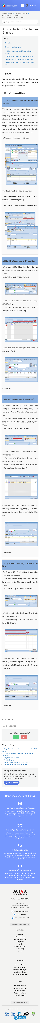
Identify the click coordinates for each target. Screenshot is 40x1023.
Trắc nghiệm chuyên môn (20, 974)
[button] (16, 737)
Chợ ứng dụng (20, 937)
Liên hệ (20, 951)
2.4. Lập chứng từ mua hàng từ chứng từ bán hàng (19, 63)
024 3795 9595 (22, 915)
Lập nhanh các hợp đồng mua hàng (15, 764)
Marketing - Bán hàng (20, 988)
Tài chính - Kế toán (20, 986)
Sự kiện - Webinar (20, 967)
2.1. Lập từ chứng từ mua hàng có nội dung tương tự (18, 52)
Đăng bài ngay (13, 783)
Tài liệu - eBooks (20, 965)
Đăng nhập (20, 942)
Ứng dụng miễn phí (20, 972)
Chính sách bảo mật (29, 1009)
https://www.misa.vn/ (22, 918)
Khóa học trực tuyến (20, 970)
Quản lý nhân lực (20, 991)
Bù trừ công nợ (9, 760)
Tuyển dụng (20, 949)
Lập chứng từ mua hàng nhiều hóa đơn (17, 762)
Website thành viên (19, 1003)
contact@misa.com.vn (21, 911)
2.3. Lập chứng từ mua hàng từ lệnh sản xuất (19, 59)
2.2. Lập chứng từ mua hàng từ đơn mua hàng (19, 56)
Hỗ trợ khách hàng (20, 946)
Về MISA (20, 934)
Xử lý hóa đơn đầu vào (11, 758)
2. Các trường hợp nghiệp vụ (14, 47)
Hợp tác (20, 944)
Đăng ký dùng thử (20, 939)
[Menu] (22, 5)
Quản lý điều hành (20, 993)
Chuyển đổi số (20, 995)
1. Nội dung (8, 43)
